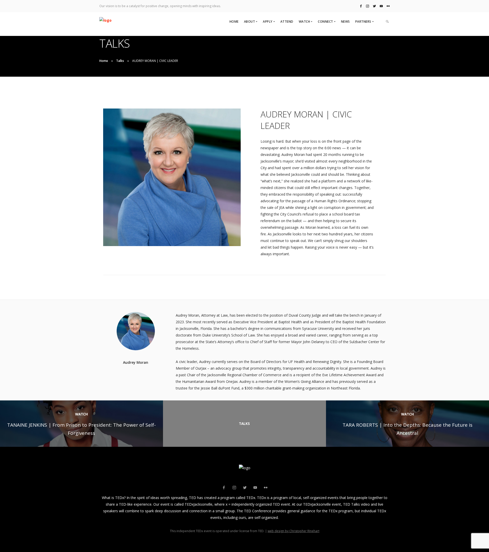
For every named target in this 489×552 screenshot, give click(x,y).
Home (234, 21)
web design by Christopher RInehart (293, 531)
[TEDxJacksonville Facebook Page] (360, 6)
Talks (120, 61)
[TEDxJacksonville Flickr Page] (388, 6)
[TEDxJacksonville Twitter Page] (374, 6)
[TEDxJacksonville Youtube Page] (381, 6)
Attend (286, 21)
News (345, 21)
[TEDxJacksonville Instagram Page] (367, 6)
